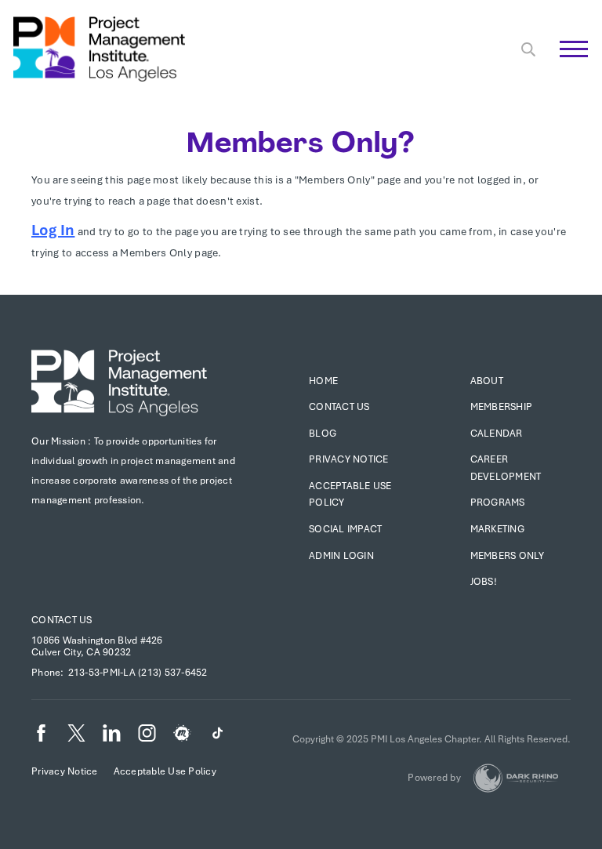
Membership (501, 407)
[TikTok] (217, 733)
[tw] (76, 733)
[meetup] (182, 733)
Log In (52, 230)
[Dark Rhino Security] (516, 778)
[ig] (147, 733)
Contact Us (339, 407)
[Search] (528, 49)
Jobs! (483, 581)
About (486, 381)
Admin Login (341, 556)
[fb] (41, 733)
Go (565, 66)
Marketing (497, 529)
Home (323, 381)
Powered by (434, 777)
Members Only (507, 556)
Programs (497, 502)
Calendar (496, 433)
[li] (111, 733)
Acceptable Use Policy (165, 771)
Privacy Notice (349, 459)
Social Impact (345, 529)
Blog (322, 433)
